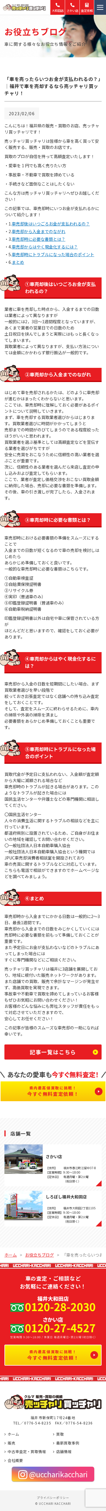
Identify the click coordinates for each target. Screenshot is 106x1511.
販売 (11, 1443)
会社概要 (15, 1460)
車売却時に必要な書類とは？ (38, 239)
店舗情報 (64, 1451)
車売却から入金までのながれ (38, 231)
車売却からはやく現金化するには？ (45, 247)
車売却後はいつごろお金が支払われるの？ (51, 224)
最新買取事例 (67, 1443)
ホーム (13, 1434)
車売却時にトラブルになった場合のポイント (53, 254)
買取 (60, 1434)
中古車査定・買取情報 (27, 1451)
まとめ (18, 262)
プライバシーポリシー (53, 1497)
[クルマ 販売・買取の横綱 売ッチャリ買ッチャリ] (28, 7)
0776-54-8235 (37, 1422)
